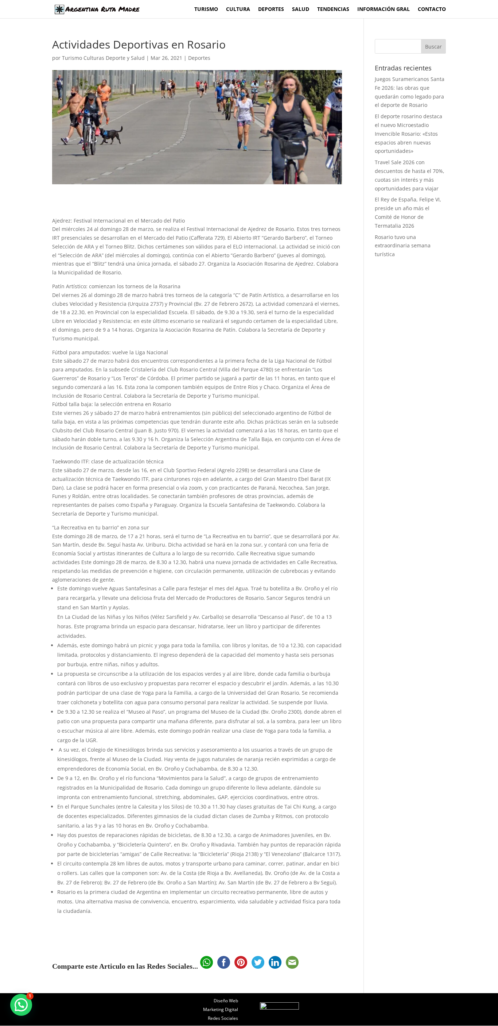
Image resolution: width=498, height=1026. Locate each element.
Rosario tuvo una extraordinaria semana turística (403, 246)
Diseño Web (226, 1001)
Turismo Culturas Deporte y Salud (103, 57)
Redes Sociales (223, 1018)
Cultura (238, 9)
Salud (300, 9)
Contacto (432, 9)
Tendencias (333, 9)
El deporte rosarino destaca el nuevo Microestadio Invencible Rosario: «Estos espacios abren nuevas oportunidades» (408, 133)
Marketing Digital (220, 1009)
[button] (21, 1005)
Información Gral (383, 9)
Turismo (206, 9)
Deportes (271, 9)
